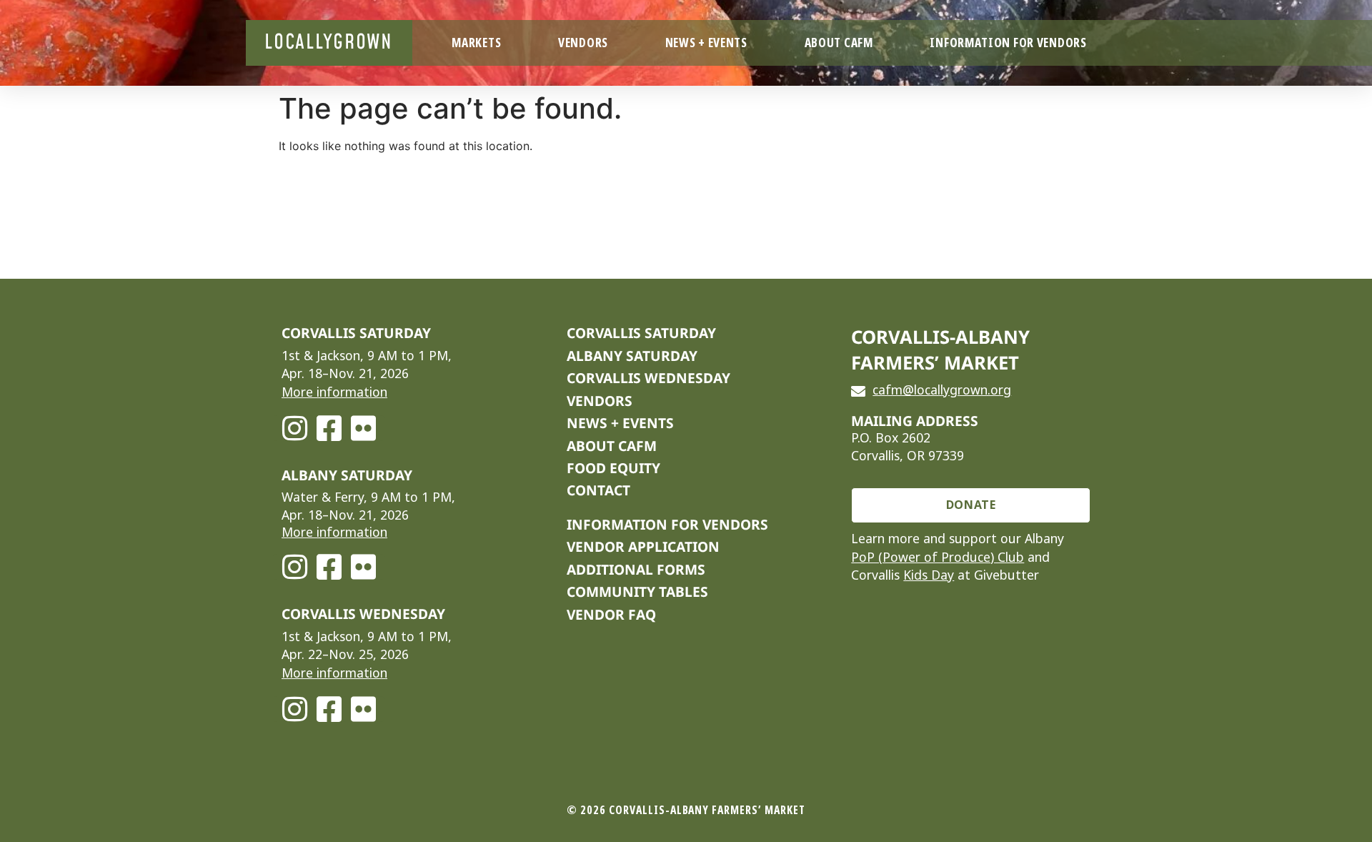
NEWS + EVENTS (620, 422)
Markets (476, 43)
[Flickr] (363, 428)
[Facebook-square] (328, 428)
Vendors (583, 43)
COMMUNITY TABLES (637, 591)
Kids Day (928, 575)
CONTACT (598, 490)
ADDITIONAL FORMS (636, 569)
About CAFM (839, 43)
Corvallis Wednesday (648, 377)
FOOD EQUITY (613, 467)
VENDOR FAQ (611, 614)
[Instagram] (294, 428)
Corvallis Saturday (641, 332)
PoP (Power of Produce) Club (937, 557)
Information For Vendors (1008, 43)
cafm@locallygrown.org (942, 390)
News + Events (706, 43)
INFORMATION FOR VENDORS (667, 524)
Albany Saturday (632, 355)
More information (334, 392)
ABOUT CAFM (612, 445)
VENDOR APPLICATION (643, 546)
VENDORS (599, 400)
